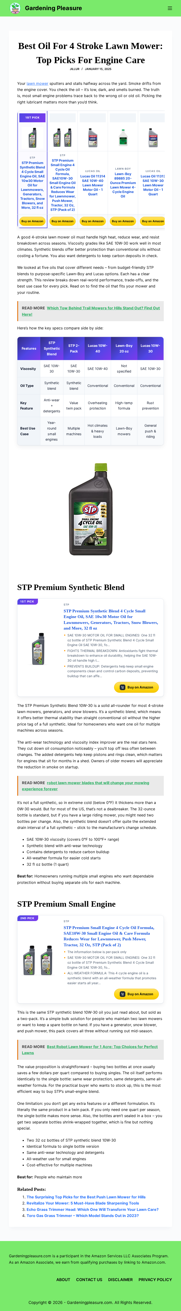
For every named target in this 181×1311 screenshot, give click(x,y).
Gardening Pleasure (53, 8)
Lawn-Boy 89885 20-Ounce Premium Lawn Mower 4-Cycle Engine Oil (123, 185)
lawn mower (37, 83)
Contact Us (89, 1279)
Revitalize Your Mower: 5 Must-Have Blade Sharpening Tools (83, 1203)
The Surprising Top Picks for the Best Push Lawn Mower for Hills (86, 1197)
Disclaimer (120, 1279)
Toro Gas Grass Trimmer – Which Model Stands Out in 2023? (83, 1215)
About (63, 1279)
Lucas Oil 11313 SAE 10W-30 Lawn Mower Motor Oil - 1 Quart (153, 185)
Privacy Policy (155, 1279)
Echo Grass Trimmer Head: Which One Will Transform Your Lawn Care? (93, 1209)
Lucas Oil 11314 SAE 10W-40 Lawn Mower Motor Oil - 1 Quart (92, 185)
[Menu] (170, 8)
